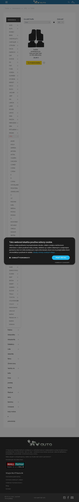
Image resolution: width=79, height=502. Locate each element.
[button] (19, 258)
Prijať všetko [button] (61, 257)
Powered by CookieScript (62, 262)
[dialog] (39, 251)
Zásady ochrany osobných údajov (44, 252)
